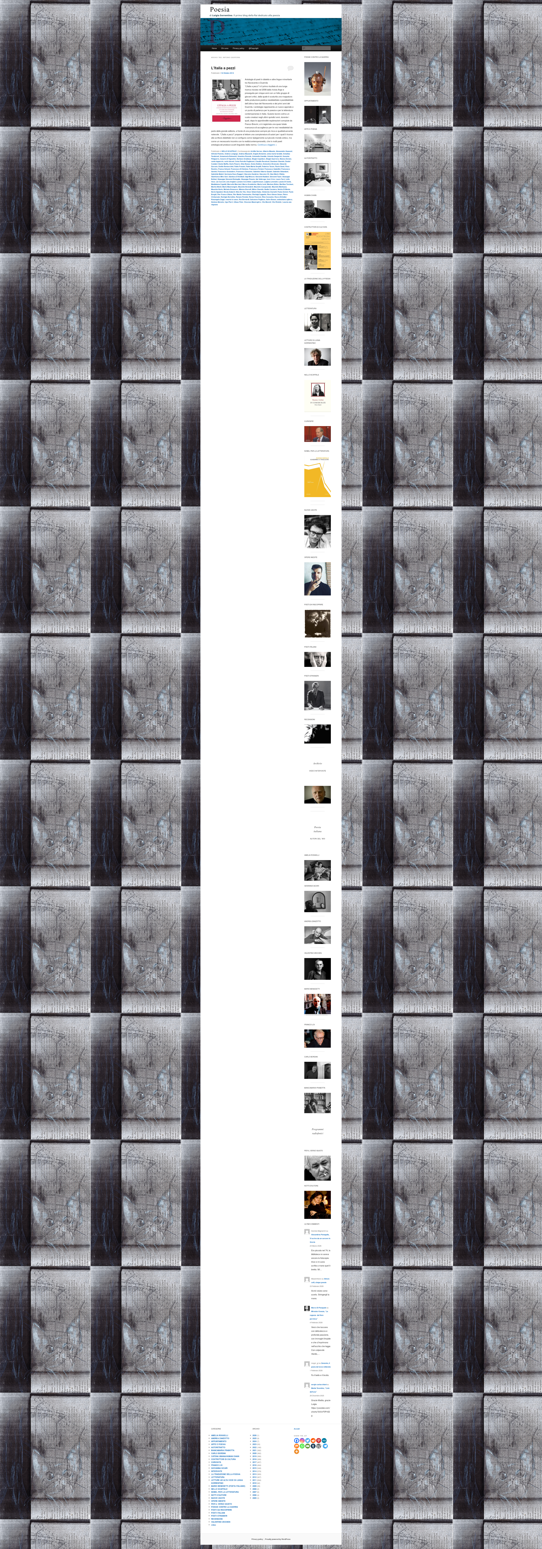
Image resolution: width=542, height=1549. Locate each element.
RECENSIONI (217, 1519)
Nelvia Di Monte (284, 189)
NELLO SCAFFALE (229, 151)
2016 (254, 1465)
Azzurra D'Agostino (228, 159)
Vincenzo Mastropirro (252, 202)
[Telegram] (325, 1446)
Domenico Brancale (271, 164)
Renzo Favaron (255, 197)
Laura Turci (280, 179)
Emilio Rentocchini (225, 166)
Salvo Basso (271, 199)
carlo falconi (229, 161)
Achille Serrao (256, 151)
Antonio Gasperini (274, 156)
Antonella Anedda (259, 156)
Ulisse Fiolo (238, 202)
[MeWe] (324, 1440)
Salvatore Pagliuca (257, 199)
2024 (254, 1441)
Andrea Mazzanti (245, 153)
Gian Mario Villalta (277, 174)
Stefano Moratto (217, 202)
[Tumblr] (313, 1446)
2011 (254, 1480)
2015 (254, 1468)
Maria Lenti (261, 184)
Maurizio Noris (217, 189)
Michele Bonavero (231, 189)
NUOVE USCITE (218, 1498)
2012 (254, 1477)
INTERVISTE (216, 1471)
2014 (254, 1471)
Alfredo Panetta (217, 153)
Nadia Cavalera (270, 189)
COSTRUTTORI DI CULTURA (223, 1459)
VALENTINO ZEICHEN (220, 1521)
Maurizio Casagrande (262, 186)
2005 (254, 1498)
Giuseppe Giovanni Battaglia (229, 179)
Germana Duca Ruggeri (233, 174)
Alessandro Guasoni (284, 151)
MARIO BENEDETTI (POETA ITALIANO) (228, 1486)
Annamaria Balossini (228, 156)
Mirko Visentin (258, 189)
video (213, 1524)
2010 (254, 1483)
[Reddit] (313, 1440)
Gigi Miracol (249, 176)
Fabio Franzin (239, 166)
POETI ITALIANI (218, 1512)
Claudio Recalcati (262, 161)
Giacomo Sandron (251, 174)
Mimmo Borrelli (245, 189)
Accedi (297, 1428)
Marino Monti (216, 186)
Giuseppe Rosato (248, 179)
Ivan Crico (271, 179)
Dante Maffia (223, 164)
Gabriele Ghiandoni (280, 171)
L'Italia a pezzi (223, 67)
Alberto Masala (269, 151)
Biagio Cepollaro (258, 159)
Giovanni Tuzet (275, 176)
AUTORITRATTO (218, 1447)
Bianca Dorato (285, 159)
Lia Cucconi (220, 181)
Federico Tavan (268, 166)
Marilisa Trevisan (286, 184)
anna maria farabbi (274, 153)
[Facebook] (296, 1440)
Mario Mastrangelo (229, 186)
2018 (254, 1459)
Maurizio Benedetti (245, 186)
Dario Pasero (234, 164)
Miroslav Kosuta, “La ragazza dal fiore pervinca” (319, 1315)
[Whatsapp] (302, 1446)
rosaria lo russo (231, 199)
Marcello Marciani (234, 184)
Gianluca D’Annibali (236, 176)
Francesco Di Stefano (239, 169)
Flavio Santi (279, 166)
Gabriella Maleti (217, 174)
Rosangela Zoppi (218, 199)
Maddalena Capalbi (218, 184)
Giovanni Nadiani (262, 176)
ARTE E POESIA (218, 1444)
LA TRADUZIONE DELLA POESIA (225, 1474)
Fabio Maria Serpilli (253, 166)
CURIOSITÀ (216, 1462)
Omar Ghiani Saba (254, 192)
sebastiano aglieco (284, 199)
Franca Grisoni (224, 169)
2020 (254, 1453)
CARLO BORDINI (218, 1453)
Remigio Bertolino (228, 197)
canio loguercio (217, 161)
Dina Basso (245, 164)
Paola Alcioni (282, 192)
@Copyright (253, 48)
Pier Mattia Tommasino (242, 194)
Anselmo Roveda (244, 156)
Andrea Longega (231, 153)
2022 (254, 1447)
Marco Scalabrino (249, 184)
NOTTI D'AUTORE (219, 1495)
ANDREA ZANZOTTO (220, 1438)
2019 (254, 1456)
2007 (254, 1492)
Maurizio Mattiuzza (279, 186)
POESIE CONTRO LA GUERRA (224, 1507)
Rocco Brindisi (280, 197)
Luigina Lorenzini (271, 181)
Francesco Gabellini (272, 169)
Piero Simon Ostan (274, 194)
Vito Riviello (276, 202)
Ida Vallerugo (261, 179)
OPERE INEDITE (218, 1501)
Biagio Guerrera (272, 159)
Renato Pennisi (242, 197)
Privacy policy (238, 48)
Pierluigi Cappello (259, 194)
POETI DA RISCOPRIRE (221, 1509)
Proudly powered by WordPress (277, 1539)
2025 (254, 1438)
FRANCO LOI (216, 1465)
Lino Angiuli (231, 181)
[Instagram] (302, 1440)
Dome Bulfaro (256, 164)
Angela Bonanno (259, 153)
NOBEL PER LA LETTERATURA (225, 1492)
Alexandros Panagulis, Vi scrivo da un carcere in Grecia (320, 1238)
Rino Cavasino (268, 197)
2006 (254, 1495)
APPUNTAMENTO (218, 1441)
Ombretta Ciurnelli (269, 192)
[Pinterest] (318, 1440)
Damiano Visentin (277, 161)
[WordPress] (318, 1446)
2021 (254, 1450)
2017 (254, 1462)
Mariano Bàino (273, 184)
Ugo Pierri (229, 202)
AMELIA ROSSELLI (219, 1435)
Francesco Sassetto (244, 171)
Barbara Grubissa (244, 159)
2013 (254, 1474)
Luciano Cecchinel (243, 181)
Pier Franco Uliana (224, 194)
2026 (254, 1435)
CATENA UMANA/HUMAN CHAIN (225, 1456)
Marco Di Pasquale (318, 1307)
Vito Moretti (266, 202)
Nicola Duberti (229, 192)
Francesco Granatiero (226, 171)
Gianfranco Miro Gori (219, 176)
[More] (296, 1451)
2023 (254, 1444)
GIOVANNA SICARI (219, 1468)
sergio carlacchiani (319, 1384)
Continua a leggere (267, 144)
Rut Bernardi (244, 199)
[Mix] (296, 1446)
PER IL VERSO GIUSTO (221, 1504)
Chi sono (224, 48)
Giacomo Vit (264, 174)
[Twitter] (307, 1440)
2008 (254, 1489)
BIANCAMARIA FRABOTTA (222, 1450)
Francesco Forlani (256, 169)
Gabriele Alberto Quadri (262, 171)
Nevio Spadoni (217, 192)
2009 (254, 1486)
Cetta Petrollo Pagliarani (244, 161)
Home (214, 48)
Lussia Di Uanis (284, 181)
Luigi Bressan (257, 181)
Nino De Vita (241, 192)
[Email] (307, 1446)
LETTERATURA (217, 1477)
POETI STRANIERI (219, 1515)
